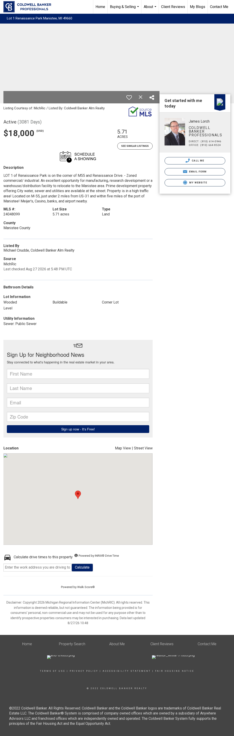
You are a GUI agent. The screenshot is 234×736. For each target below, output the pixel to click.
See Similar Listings (135, 146)
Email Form (197, 171)
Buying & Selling (125, 9)
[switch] (129, 97)
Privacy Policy (84, 671)
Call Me (197, 160)
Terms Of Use (52, 671)
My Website (197, 182)
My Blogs (197, 7)
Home (100, 7)
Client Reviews (173, 7)
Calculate (82, 567)
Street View (143, 448)
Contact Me (219, 7)
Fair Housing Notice (174, 671)
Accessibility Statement (127, 671)
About (150, 9)
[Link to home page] (29, 7)
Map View (123, 448)
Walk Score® (86, 587)
